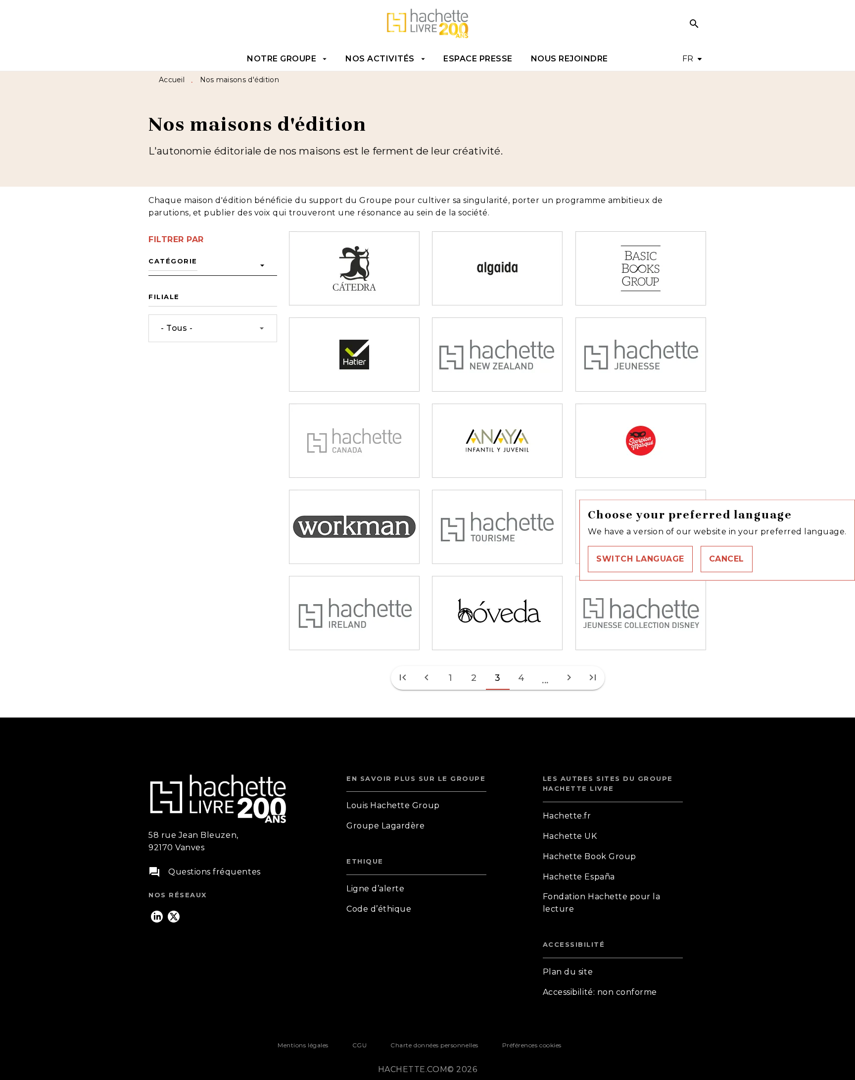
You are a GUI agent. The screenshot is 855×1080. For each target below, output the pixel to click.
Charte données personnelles (434, 1045)
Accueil (172, 79)
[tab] (287, 59)
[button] (640, 559)
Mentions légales (303, 1045)
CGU (359, 1045)
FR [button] (688, 58)
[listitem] (156, 916)
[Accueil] (427, 23)
